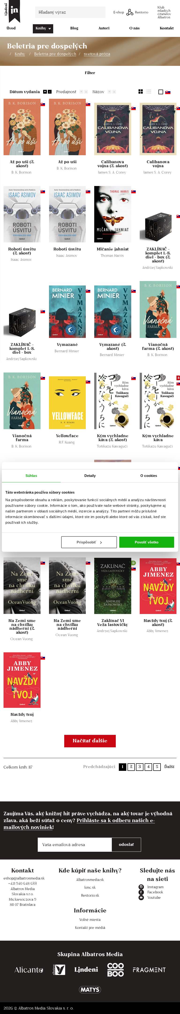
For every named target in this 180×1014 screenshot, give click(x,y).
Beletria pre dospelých (55, 53)
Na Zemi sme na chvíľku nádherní (67, 625)
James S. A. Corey (112, 172)
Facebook (155, 892)
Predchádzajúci (99, 766)
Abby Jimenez (157, 631)
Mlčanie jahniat (113, 249)
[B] (158, 400)
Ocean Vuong (21, 639)
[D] (112, 585)
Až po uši (67, 162)
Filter (90, 72)
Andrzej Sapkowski (157, 267)
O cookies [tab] (148, 476)
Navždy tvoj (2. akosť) (158, 623)
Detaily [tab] (90, 476)
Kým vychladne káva (158, 438)
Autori (103, 28)
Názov (98, 91)
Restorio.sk (90, 895)
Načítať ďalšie (90, 740)
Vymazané (67, 345)
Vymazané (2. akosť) (112, 347)
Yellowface (67, 436)
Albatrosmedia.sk (90, 879)
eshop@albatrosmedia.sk (22, 878)
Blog (74, 28)
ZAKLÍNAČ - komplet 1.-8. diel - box (22, 349)
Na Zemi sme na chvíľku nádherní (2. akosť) (22, 627)
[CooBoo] (115, 970)
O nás (134, 28)
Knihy (41, 28)
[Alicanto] (29, 970)
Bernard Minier (67, 351)
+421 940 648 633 (22, 883)
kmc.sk (90, 887)
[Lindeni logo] (86, 970)
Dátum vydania (25, 91)
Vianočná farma (22, 438)
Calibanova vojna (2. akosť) (113, 164)
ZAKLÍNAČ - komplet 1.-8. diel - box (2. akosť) (158, 255)
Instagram (155, 887)
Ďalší (169, 766)
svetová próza (97, 53)
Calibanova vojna (158, 164)
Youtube (154, 897)
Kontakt (167, 28)
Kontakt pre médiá (90, 927)
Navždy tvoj (22, 715)
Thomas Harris (112, 255)
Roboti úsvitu (67, 249)
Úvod (11, 28)
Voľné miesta (90, 919)
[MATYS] (90, 989)
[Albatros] (59, 970)
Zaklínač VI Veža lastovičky (112, 623)
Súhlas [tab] (31, 476)
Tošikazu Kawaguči (112, 446)
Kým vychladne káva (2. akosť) (112, 438)
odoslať (126, 844)
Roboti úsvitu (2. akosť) (22, 251)
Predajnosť (66, 91)
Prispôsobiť (86, 542)
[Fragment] (149, 970)
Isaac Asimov (21, 259)
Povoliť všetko (146, 542)
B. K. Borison (21, 172)
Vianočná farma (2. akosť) (158, 347)
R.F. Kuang (67, 442)
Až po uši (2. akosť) (22, 164)
